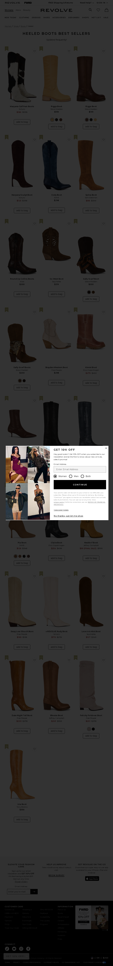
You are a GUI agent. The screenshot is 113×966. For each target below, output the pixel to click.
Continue (80, 484)
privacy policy (59, 502)
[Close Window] (106, 448)
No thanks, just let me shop (68, 516)
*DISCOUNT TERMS (61, 510)
